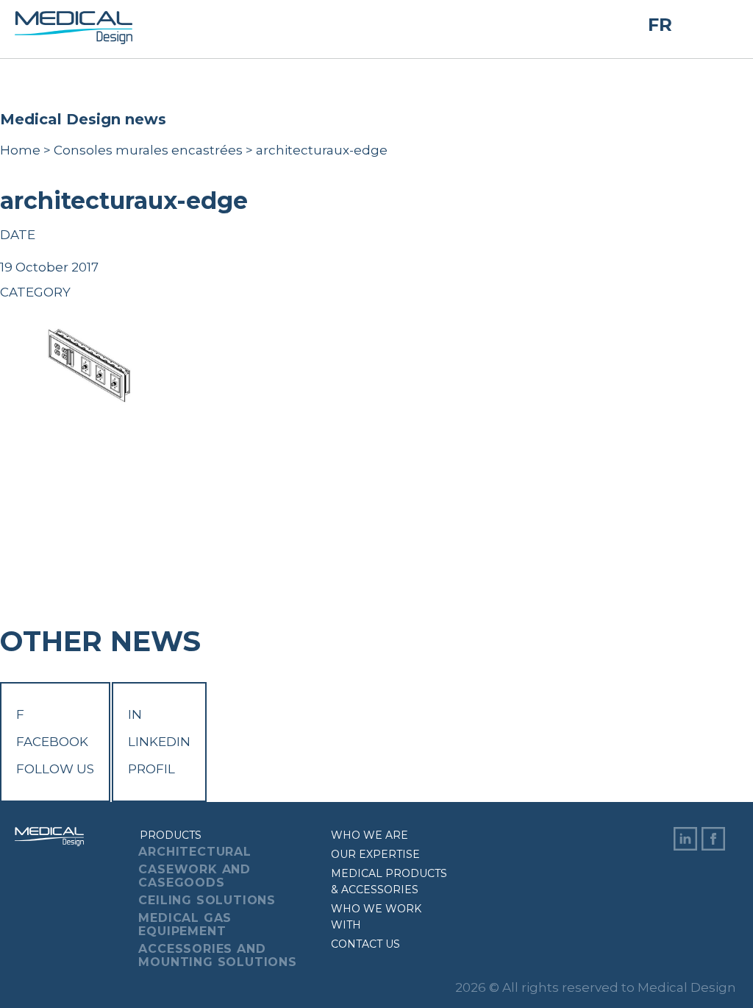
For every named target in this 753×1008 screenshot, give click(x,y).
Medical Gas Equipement (185, 924)
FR (660, 25)
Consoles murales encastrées (148, 150)
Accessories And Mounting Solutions (217, 955)
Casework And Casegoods (194, 876)
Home (20, 150)
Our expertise (375, 854)
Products (170, 835)
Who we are (369, 835)
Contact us (365, 944)
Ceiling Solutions (207, 900)
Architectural (194, 852)
